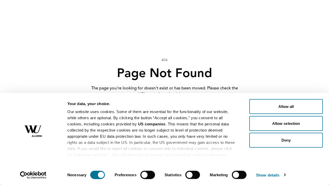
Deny (286, 140)
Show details (267, 175)
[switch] (147, 175)
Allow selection (286, 123)
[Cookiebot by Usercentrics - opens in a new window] (33, 175)
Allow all (286, 106)
